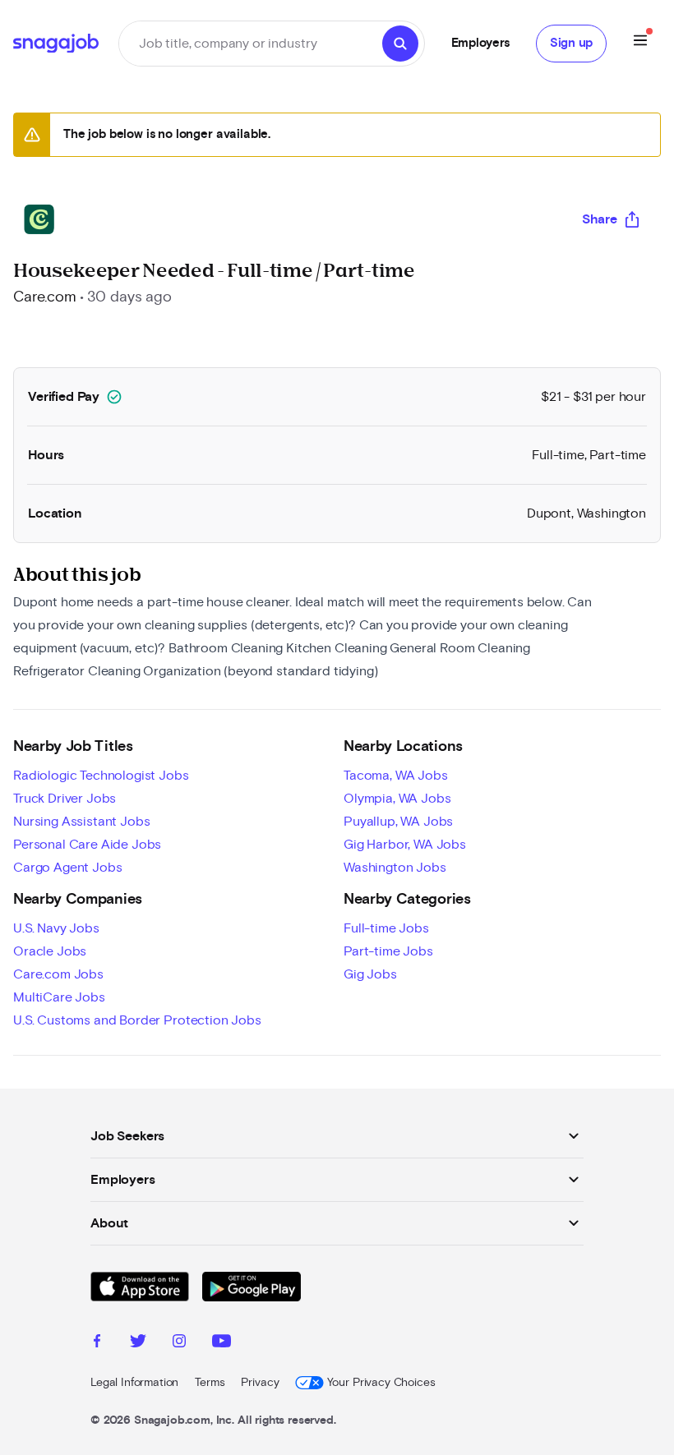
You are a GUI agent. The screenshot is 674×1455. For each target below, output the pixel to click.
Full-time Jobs (386, 928)
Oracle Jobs (49, 951)
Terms (209, 1382)
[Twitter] (138, 1343)
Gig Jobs (370, 974)
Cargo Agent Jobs (67, 867)
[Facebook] (97, 1343)
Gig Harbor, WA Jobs (405, 844)
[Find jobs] (400, 43)
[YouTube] (221, 1343)
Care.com (44, 297)
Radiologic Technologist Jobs (101, 775)
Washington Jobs (395, 867)
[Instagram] (179, 1343)
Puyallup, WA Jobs (398, 821)
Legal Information (134, 1382)
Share (599, 219)
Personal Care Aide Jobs (87, 844)
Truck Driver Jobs (64, 798)
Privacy (260, 1382)
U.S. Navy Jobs (56, 928)
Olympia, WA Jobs (397, 798)
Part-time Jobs (388, 951)
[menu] (640, 43)
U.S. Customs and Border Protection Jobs (137, 1020)
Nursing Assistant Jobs (81, 821)
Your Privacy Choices (381, 1382)
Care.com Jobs (58, 974)
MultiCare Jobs (59, 997)
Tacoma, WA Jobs (396, 775)
